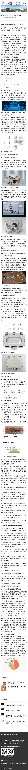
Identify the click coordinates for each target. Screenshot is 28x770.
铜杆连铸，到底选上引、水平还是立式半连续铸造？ (16, 722)
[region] (14, 8)
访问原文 (17, 30)
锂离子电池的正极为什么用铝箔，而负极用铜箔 (17, 682)
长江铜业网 (9, 768)
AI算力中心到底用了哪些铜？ (13, 710)
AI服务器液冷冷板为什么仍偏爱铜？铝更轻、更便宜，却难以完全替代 (16, 716)
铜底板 (21, 515)
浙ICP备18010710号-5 (7, 760)
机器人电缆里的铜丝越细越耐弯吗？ (15, 705)
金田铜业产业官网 (7, 15)
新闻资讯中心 (17, 15)
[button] (23, 3)
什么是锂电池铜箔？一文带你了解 (17, 687)
